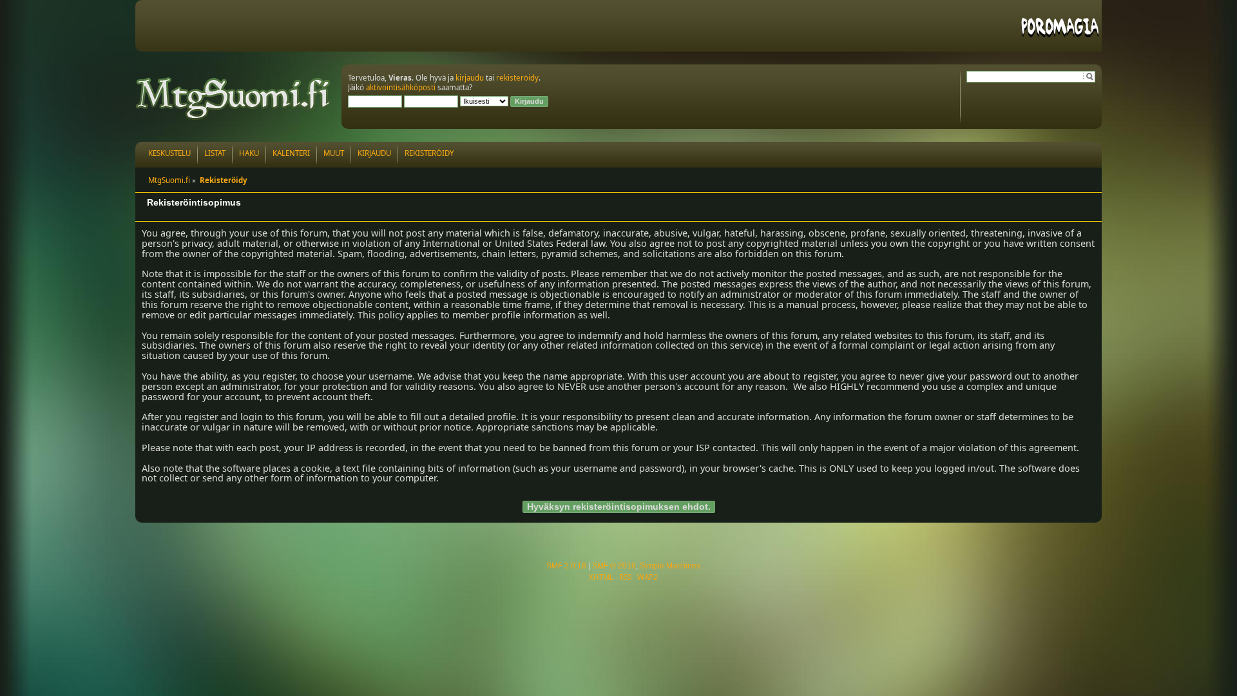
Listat (214, 153)
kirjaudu (469, 77)
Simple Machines (670, 566)
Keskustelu (169, 153)
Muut (333, 153)
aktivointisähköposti (401, 87)
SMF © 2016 (614, 566)
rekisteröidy (517, 77)
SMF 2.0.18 (566, 566)
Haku (249, 153)
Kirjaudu (374, 153)
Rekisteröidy (429, 153)
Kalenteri (291, 153)
